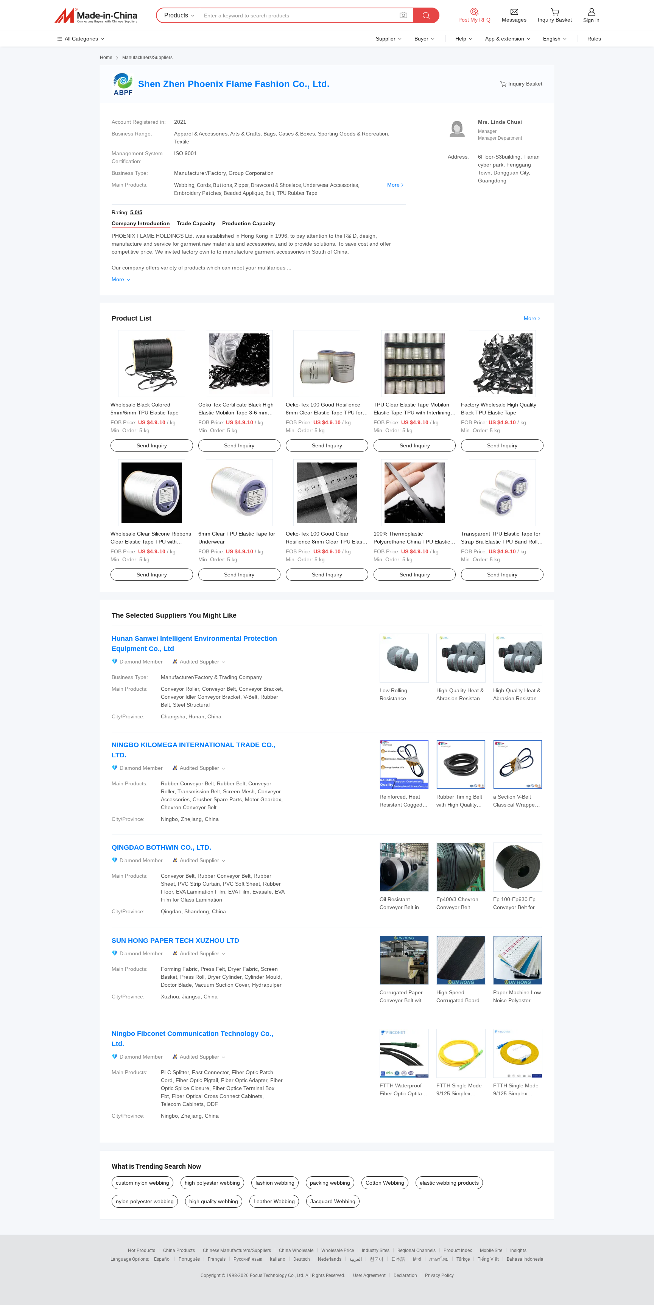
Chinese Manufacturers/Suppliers (237, 1250)
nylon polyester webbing (145, 1201)
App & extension (504, 39)
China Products (179, 1250)
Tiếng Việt (488, 1259)
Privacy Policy (439, 1275)
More (393, 185)
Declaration (405, 1275)
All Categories (81, 39)
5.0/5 (136, 212)
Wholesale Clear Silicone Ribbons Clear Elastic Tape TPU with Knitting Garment (151, 542)
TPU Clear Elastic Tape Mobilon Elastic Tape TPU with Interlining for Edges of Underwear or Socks (413, 413)
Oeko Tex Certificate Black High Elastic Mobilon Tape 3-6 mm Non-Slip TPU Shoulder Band (236, 413)
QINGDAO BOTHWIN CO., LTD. (161, 847)
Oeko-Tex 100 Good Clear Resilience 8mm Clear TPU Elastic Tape (326, 542)
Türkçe (463, 1259)
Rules (594, 39)
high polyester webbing (212, 1183)
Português (189, 1259)
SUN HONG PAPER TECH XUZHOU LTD (175, 940)
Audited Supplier (203, 662)
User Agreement (369, 1275)
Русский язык (248, 1259)
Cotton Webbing (385, 1183)
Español (162, 1259)
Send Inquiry (152, 445)
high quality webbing (213, 1201)
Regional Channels (416, 1250)
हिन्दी (417, 1259)
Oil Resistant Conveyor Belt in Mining (399, 907)
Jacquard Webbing (332, 1201)
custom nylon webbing (142, 1183)
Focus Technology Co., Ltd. (277, 1275)
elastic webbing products (449, 1183)
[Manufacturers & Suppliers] (95, 15)
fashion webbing (274, 1183)
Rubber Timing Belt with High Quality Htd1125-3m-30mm (459, 805)
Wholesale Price (337, 1250)
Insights (518, 1250)
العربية (355, 1259)
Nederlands (329, 1259)
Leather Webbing (274, 1201)
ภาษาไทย (438, 1259)
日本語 (398, 1259)
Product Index (458, 1250)
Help (460, 39)
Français (217, 1259)
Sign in (591, 20)
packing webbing (330, 1183)
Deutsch (301, 1259)
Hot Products (141, 1250)
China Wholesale (296, 1250)
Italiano (277, 1259)
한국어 (376, 1259)
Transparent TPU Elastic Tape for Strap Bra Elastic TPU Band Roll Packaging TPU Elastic (500, 542)
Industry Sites (375, 1250)
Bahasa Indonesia (525, 1259)
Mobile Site (491, 1250)
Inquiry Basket (521, 84)
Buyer (421, 39)
